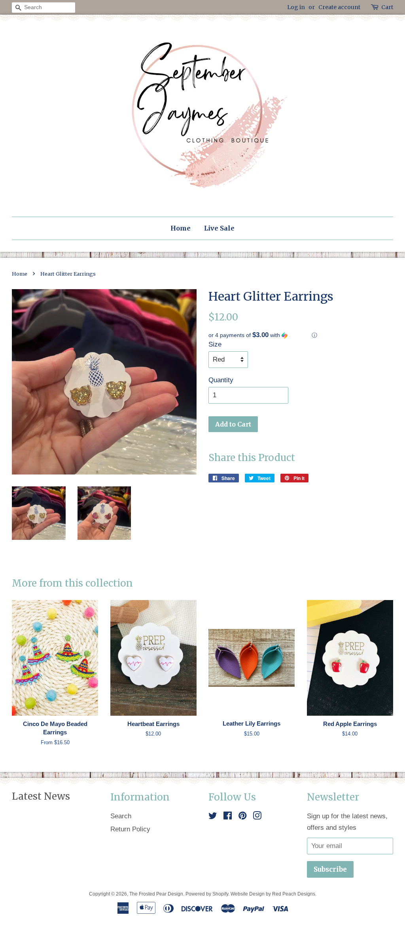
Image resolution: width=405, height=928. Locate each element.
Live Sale (219, 228)
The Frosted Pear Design (156, 894)
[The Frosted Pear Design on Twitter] (212, 817)
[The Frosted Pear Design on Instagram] (257, 817)
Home (180, 228)
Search (120, 816)
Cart (387, 7)
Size (214, 344)
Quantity (220, 380)
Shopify (220, 894)
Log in (296, 7)
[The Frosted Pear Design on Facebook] (227, 817)
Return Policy (130, 829)
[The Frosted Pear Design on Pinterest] (242, 817)
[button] (300, 335)
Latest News (41, 796)
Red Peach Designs (293, 894)
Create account (339, 7)
